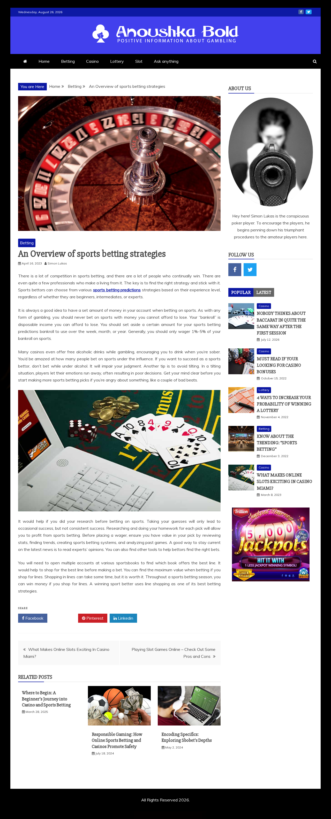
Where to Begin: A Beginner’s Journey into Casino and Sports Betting (46, 699)
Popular (241, 292)
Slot (138, 61)
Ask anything (166, 61)
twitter (309, 12)
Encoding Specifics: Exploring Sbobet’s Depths (187, 737)
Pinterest (94, 618)
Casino (92, 61)
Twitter (64, 618)
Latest (263, 292)
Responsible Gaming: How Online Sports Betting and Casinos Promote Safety (117, 740)
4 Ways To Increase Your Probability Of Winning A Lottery (284, 404)
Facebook (33, 618)
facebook (301, 12)
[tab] (240, 292)
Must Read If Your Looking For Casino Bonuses (279, 365)
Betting (68, 61)
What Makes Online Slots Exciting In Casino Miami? (284, 481)
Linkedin (125, 618)
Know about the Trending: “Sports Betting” (277, 442)
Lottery (117, 61)
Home (44, 61)
